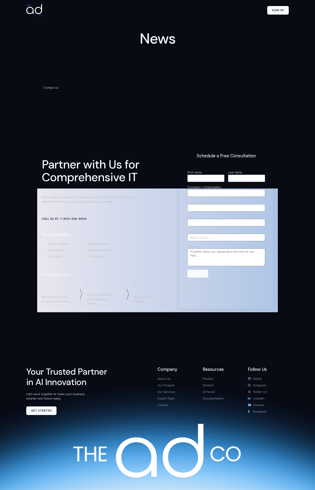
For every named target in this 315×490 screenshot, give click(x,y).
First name (194, 172)
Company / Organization (204, 187)
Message (193, 246)
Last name (235, 172)
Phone (191, 216)
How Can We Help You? (203, 231)
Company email (198, 202)
